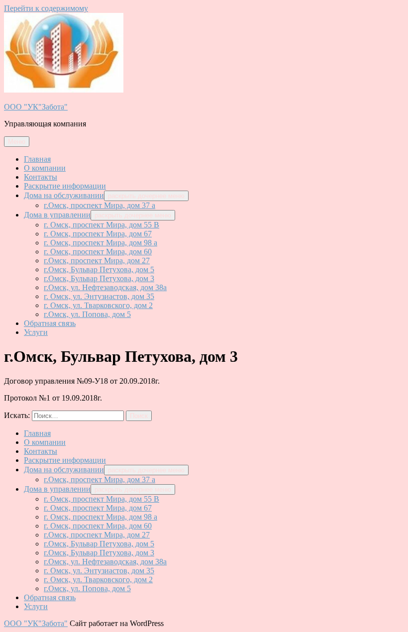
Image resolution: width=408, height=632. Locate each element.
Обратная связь (50, 323)
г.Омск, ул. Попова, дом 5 (87, 314)
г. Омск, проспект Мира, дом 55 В (101, 224)
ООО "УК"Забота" (36, 107)
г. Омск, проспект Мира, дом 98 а (100, 242)
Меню (16, 141)
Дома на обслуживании (64, 195)
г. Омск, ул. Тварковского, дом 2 (98, 305)
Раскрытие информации (65, 186)
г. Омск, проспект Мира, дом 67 (98, 233)
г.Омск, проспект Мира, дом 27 (97, 260)
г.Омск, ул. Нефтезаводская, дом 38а (105, 287)
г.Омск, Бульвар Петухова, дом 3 (99, 278)
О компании (45, 168)
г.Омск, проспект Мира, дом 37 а (99, 205)
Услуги (36, 332)
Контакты (40, 177)
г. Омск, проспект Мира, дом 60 (98, 251)
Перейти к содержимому (46, 8)
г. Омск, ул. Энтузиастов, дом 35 (99, 296)
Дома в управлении (57, 215)
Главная (37, 159)
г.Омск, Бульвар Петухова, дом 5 (99, 269)
